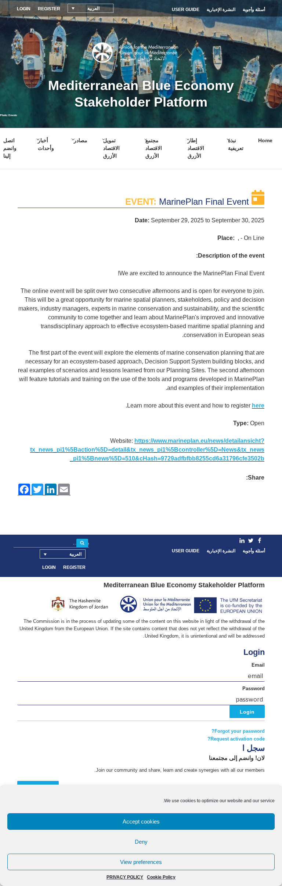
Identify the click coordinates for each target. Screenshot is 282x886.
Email (258, 665)
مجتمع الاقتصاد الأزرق (153, 148)
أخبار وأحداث (46, 144)
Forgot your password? (238, 731)
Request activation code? (236, 739)
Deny (141, 842)
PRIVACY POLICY (124, 877)
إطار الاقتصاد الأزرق (196, 148)
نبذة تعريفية (235, 144)
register (49, 8)
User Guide (185, 9)
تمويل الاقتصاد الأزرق (111, 148)
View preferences (141, 862)
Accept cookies (141, 821)
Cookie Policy (161, 877)
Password (253, 688)
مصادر (80, 140)
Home (265, 140)
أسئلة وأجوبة (254, 9)
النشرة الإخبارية (221, 9)
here (258, 405)
